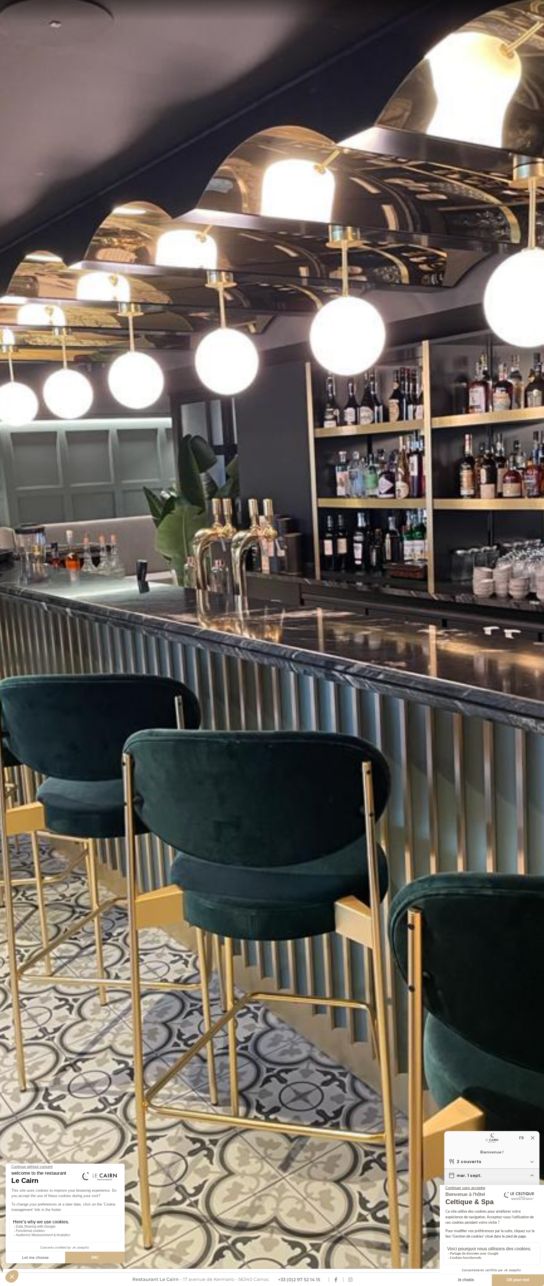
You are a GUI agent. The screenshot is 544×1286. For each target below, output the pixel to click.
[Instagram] (350, 1279)
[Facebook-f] (336, 1279)
